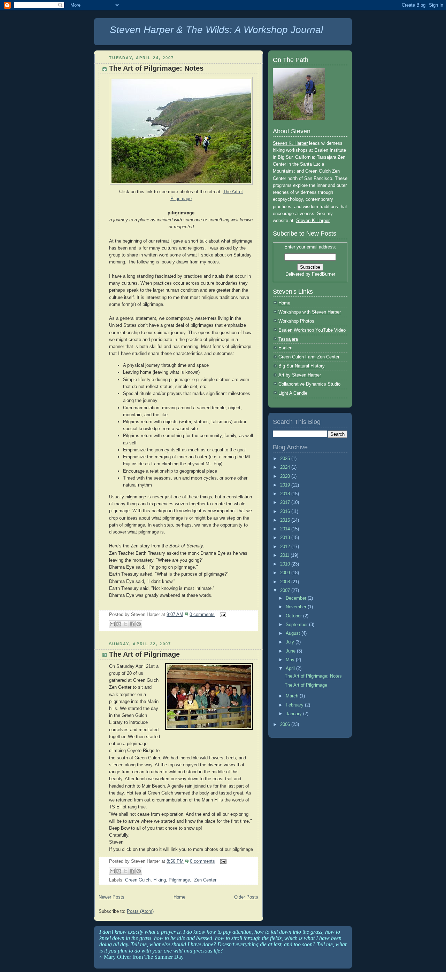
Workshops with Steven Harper (309, 312)
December (297, 598)
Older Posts (246, 897)
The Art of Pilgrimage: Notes (156, 68)
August (293, 633)
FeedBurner (323, 274)
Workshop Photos (296, 321)
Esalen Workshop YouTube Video (312, 330)
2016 (285, 511)
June (291, 651)
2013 (285, 537)
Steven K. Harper (290, 143)
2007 (285, 590)
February (295, 705)
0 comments (202, 614)
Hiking (159, 880)
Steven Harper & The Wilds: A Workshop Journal (216, 29)
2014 (285, 528)
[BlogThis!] (118, 624)
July (290, 642)
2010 (285, 564)
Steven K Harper (313, 220)
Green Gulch (138, 880)
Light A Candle (292, 393)
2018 (285, 493)
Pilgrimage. (180, 880)
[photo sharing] (209, 730)
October (294, 615)
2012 (285, 546)
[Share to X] (125, 624)
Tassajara (288, 339)
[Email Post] (222, 614)
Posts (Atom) (140, 911)
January (294, 713)
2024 (285, 467)
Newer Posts (111, 897)
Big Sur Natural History (301, 366)
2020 (285, 476)
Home (179, 897)
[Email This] (112, 624)
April (291, 668)
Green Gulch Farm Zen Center (308, 356)
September (297, 624)
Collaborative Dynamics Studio (309, 384)
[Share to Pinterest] (138, 624)
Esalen (285, 347)
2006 (285, 724)
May (291, 659)
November (297, 606)
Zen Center (205, 880)
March (293, 695)
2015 (285, 520)
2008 (285, 581)
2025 (285, 458)
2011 (285, 555)
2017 (285, 502)
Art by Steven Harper (299, 375)
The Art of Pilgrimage (144, 654)
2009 (285, 572)
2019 (285, 485)
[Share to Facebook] (132, 624)
